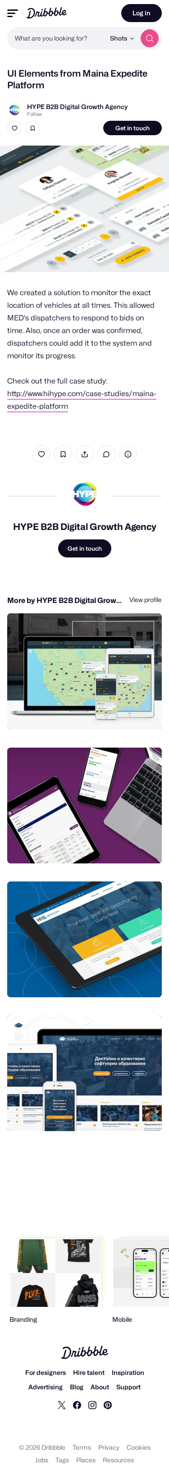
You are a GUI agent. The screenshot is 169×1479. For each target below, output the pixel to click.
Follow (34, 114)
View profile (145, 599)
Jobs (41, 1460)
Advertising (45, 1387)
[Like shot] (14, 128)
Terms (82, 1447)
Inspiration (128, 1372)
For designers (45, 1372)
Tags (62, 1460)
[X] (62, 1405)
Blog (76, 1387)
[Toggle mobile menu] (13, 13)
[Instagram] (92, 1405)
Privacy (108, 1447)
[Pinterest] (108, 1405)
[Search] (150, 38)
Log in (141, 13)
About (100, 1387)
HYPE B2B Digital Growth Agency (77, 106)
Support (128, 1387)
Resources (118, 1460)
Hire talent (89, 1372)
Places (86, 1460)
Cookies (139, 1447)
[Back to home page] (47, 12)
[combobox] (56, 38)
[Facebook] (77, 1405)
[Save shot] (32, 128)
